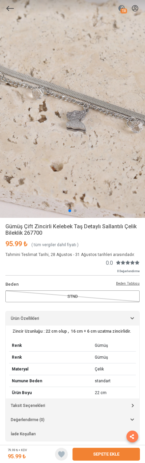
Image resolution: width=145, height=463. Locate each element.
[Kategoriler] (10, 8)
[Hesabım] (135, 9)
